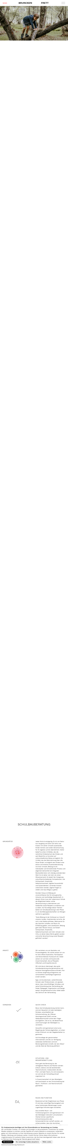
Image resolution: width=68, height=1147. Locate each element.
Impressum (20, 1144)
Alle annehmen (7, 1142)
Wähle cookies (46, 1142)
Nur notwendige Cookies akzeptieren (27, 1142)
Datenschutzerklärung (8, 1144)
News (5, 3)
